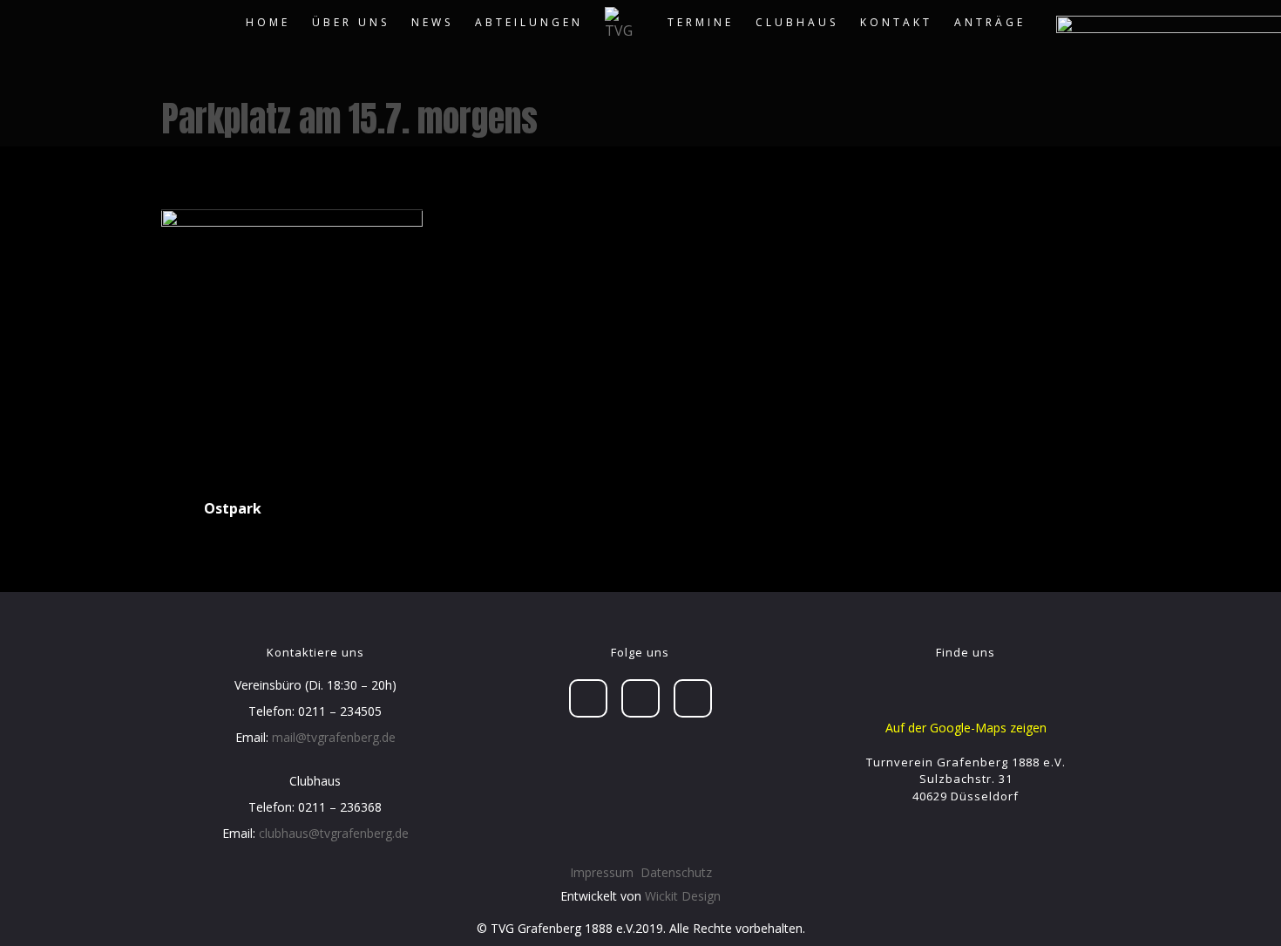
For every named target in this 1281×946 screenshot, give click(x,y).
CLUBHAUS (797, 22)
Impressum (602, 872)
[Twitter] (640, 698)
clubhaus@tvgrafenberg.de (334, 833)
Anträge (990, 22)
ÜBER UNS (351, 22)
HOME (268, 22)
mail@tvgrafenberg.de (334, 737)
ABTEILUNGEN (529, 22)
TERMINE (701, 22)
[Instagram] (693, 698)
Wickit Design (683, 896)
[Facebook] (588, 698)
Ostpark (232, 508)
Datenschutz (676, 872)
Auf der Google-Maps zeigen (966, 727)
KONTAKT (896, 22)
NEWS (432, 22)
